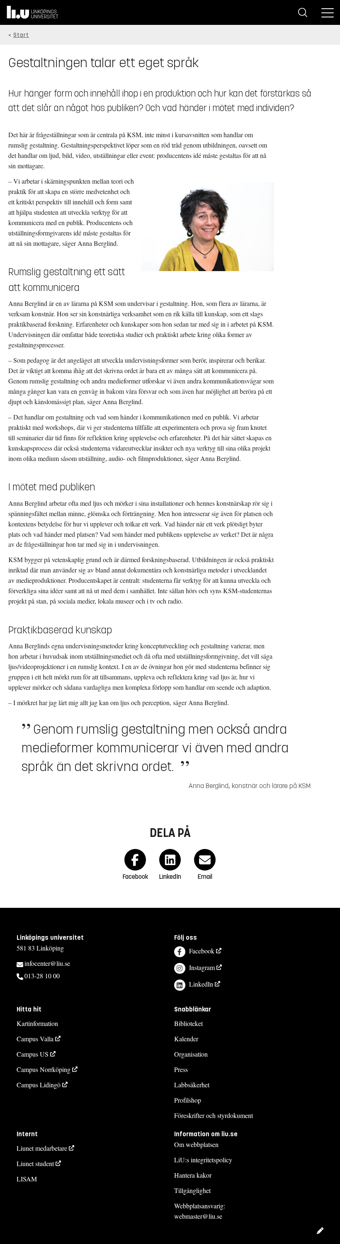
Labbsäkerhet (191, 1084)
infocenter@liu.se (47, 963)
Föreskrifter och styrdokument (213, 1115)
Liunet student (35, 1163)
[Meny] (327, 12)
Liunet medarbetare (42, 1148)
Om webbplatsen (196, 1144)
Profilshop (187, 1100)
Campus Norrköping (43, 1069)
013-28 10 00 (42, 975)
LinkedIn (201, 984)
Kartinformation (37, 1023)
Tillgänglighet (192, 1190)
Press (181, 1069)
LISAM (27, 1178)
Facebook (201, 950)
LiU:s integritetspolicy (203, 1159)
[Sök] (302, 12)
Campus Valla (35, 1038)
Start (21, 35)
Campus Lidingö (39, 1084)
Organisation (191, 1054)
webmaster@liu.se (198, 1216)
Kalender (186, 1038)
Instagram (202, 967)
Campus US (33, 1054)
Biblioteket (188, 1023)
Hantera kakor (192, 1175)
